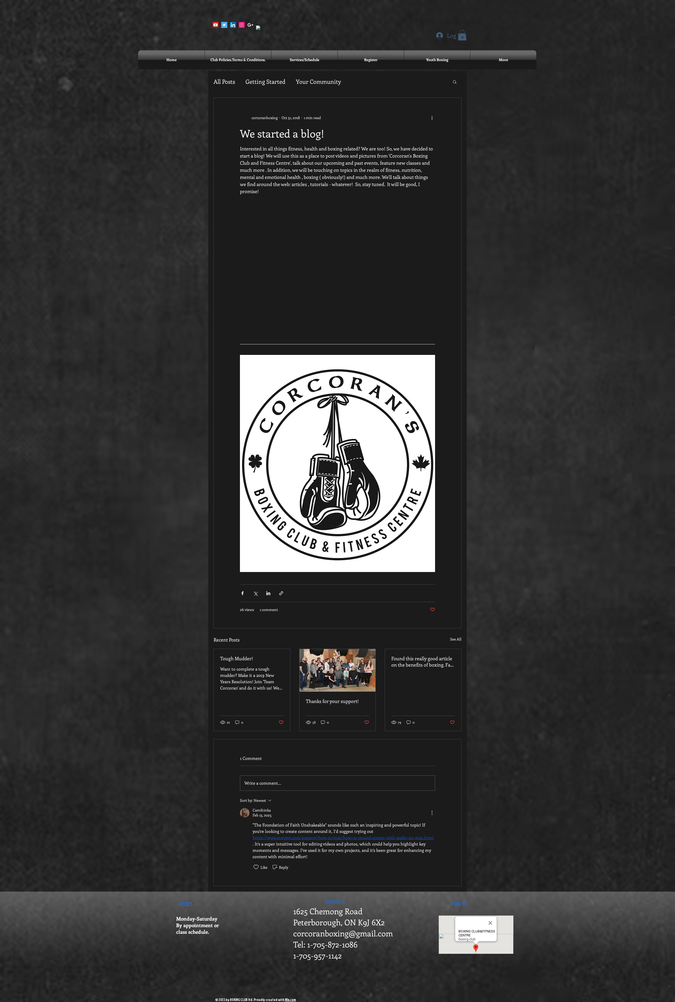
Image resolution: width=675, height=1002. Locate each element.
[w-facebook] (259, 29)
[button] (462, 35)
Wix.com (290, 999)
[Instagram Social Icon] (242, 25)
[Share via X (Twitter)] (255, 593)
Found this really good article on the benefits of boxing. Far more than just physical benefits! (421, 661)
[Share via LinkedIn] (268, 593)
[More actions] (432, 118)
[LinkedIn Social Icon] (233, 25)
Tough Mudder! (236, 658)
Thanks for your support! (332, 701)
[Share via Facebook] (242, 593)
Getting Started (265, 81)
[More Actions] (432, 813)
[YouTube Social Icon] (216, 25)
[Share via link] (281, 593)
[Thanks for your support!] (338, 670)
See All (455, 639)
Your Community (318, 81)
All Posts (224, 81)
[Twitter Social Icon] (224, 25)
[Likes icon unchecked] (256, 867)
